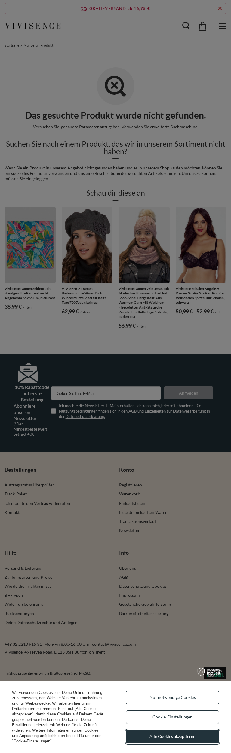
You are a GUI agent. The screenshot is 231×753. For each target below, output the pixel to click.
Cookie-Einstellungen (172, 716)
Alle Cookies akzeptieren (172, 736)
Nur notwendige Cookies (172, 697)
